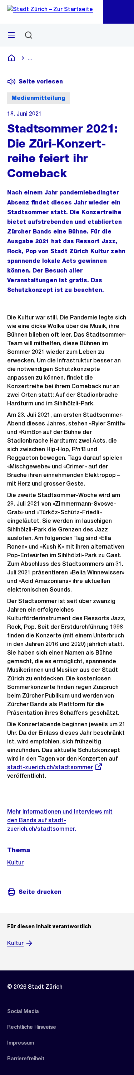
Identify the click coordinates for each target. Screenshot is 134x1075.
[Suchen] (28, 35)
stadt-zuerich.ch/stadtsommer (50, 767)
